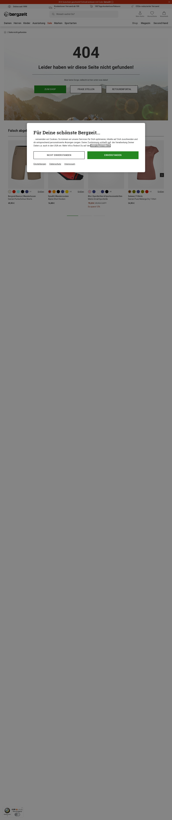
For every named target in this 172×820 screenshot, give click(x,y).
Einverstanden (112, 155)
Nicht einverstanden (59, 155)
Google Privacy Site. (100, 145)
